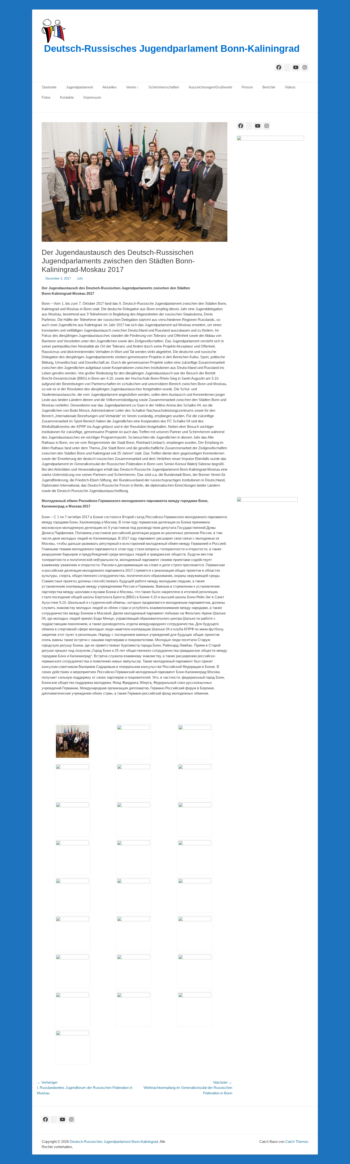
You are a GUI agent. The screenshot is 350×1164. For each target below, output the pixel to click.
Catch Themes (296, 1142)
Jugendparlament (79, 87)
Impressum (92, 97)
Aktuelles (109, 87)
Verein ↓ (132, 87)
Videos (290, 87)
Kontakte (67, 97)
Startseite (49, 87)
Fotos (46, 97)
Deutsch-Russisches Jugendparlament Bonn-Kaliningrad (172, 48)
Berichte (268, 87)
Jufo (80, 278)
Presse (247, 87)
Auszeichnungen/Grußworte (210, 87)
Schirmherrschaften (163, 87)
